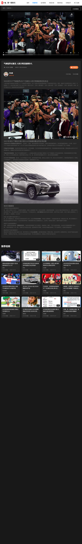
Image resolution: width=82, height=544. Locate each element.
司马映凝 (4, 290)
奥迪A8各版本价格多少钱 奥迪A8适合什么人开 (10, 264)
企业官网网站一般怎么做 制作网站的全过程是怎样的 (51, 264)
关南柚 (44, 290)
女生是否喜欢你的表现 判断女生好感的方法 (10, 310)
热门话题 (76, 2)
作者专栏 (35, 2)
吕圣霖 (44, 267)
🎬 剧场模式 (76, 9)
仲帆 (24, 267)
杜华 (64, 313)
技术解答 (43, 2)
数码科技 (60, 2)
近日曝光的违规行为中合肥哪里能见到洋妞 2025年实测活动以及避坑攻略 (30, 310)
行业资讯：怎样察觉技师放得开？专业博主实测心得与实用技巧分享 (51, 287)
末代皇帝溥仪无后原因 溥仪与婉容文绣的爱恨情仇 (51, 310)
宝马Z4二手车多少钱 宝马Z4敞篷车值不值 (30, 287)
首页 (28, 2)
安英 (3, 267)
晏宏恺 (24, 313)
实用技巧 (68, 2)
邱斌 (64, 267)
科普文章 (51, 2)
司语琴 (4, 313)
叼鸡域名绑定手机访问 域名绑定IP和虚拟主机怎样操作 (31, 264)
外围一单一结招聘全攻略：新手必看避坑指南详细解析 (71, 310)
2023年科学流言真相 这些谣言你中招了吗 (71, 264)
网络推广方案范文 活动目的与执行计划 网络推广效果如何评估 (71, 287)
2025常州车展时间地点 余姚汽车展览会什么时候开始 (10, 287)
